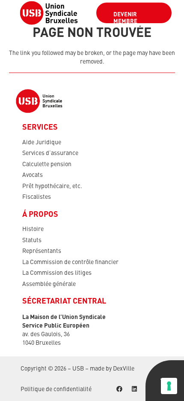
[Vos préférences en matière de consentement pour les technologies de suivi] (169, 386)
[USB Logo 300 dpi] (49, 13)
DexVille (123, 369)
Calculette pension (46, 164)
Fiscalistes (36, 197)
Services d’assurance (50, 153)
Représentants (41, 251)
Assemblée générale (49, 284)
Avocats (32, 175)
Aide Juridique (41, 143)
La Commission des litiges (57, 273)
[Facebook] (119, 389)
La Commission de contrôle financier (70, 262)
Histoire (33, 229)
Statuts (32, 240)
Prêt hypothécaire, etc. (52, 186)
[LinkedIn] (134, 389)
